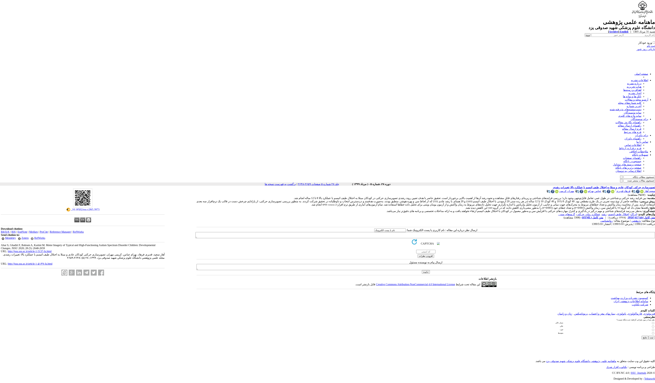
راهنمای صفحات (632, 158)
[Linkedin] (79, 273)
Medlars (33, 231)
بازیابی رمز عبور (646, 49)
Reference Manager (60, 231)
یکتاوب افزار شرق (616, 367)
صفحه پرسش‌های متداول (627, 164)
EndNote (22, 231)
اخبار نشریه (634, 93)
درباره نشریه (634, 83)
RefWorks (78, 231)
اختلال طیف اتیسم (618, 214)
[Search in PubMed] (633, 192)
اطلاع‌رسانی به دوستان (628, 171)
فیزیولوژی (649, 313)
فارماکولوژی (635, 313)
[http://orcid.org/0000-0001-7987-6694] (556, 192)
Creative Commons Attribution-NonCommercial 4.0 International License (415, 284)
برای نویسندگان (639, 119)
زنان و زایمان (564, 313)
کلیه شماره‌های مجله (629, 102)
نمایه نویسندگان (632, 112)
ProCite (44, 231)
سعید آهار (649, 191)
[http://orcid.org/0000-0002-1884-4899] (612, 192)
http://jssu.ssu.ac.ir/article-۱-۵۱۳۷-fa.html (30, 263)
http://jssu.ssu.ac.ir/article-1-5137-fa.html (30, 251)
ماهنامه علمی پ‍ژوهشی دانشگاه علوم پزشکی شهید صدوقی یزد (581, 361)
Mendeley (10, 238)
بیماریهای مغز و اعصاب (602, 313)
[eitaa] (64, 273)
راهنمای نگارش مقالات (628, 122)
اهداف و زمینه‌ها (632, 90)
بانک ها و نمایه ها (632, 96)
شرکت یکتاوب (640, 304)
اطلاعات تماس (632, 145)
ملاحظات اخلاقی (638, 151)
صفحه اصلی (641, 73)
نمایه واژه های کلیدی (629, 115)
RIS (13, 231)
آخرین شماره (634, 106)
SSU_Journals (638, 372)
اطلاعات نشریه (639, 80)
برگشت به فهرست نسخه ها (280, 184)
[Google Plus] (72, 273)
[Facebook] (101, 273)
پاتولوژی (621, 313)
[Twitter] (94, 273)
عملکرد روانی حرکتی (588, 214)
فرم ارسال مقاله (631, 128)
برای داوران (641, 135)
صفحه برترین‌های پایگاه (628, 167)
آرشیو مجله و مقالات (636, 99)
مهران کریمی (566, 191)
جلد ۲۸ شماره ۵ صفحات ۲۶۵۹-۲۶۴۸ (318, 184)
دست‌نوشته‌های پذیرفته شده (625, 109)
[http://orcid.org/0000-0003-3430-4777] (585, 192)
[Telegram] (86, 273)
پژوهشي (636, 220)
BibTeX (5, 231)
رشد (604, 214)
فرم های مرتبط (632, 132)
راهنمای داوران (632, 138)
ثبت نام (651, 46)
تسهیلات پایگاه (640, 154)
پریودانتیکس (581, 313)
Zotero (25, 238)
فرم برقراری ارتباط (630, 148)
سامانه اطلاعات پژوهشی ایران (631, 301)
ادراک (634, 214)
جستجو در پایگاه (632, 161)
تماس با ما (642, 141)
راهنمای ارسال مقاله (629, 125)
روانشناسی (606, 220)
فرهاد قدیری (623, 191)
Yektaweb (649, 378)
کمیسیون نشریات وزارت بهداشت (629, 298)
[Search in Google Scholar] (637, 192)
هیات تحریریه (634, 86)
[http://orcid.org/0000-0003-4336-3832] (642, 192)
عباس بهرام (594, 191)
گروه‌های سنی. (566, 214)
